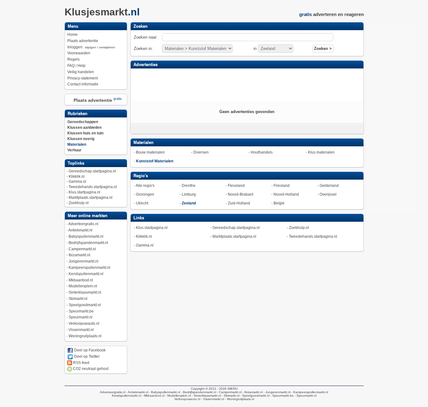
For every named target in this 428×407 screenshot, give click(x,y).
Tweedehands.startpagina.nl (93, 187)
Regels (73, 59)
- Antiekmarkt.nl (136, 392)
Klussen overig (80, 139)
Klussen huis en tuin (85, 133)
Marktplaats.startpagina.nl (90, 197)
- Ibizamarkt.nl (252, 392)
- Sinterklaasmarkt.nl (206, 395)
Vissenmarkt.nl (81, 330)
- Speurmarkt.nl (305, 395)
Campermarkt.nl (82, 249)
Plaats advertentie (82, 41)
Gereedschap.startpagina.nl (92, 171)
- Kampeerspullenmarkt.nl (309, 392)
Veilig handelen (80, 72)
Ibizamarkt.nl (79, 255)
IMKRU (232, 388)
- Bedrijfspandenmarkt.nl (198, 392)
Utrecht (142, 203)
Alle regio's (145, 185)
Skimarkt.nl (78, 298)
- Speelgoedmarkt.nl (254, 395)
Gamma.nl (77, 181)
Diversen (201, 152)
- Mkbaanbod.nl (152, 395)
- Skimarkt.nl (230, 395)
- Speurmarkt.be (281, 395)
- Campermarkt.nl (229, 392)
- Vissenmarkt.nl (212, 399)
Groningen (145, 194)
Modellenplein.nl (83, 286)
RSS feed (80, 363)
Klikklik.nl (77, 176)
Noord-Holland (286, 194)
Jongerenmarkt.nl (83, 261)
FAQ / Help (76, 65)
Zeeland (189, 203)
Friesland (282, 185)
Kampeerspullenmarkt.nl (89, 267)
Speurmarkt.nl (80, 317)
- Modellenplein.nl (177, 395)
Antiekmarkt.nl (80, 230)
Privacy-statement (82, 78)
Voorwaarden (78, 53)
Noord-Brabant (240, 194)
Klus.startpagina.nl (84, 192)
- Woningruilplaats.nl (239, 399)
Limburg (189, 194)
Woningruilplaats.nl (85, 336)
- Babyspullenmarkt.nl (164, 392)
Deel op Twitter (86, 356)
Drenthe (189, 185)
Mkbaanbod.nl (81, 280)
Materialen (76, 144)
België (279, 203)
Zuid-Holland (239, 203)
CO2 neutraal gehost (90, 368)
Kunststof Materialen (154, 161)
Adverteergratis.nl (83, 224)
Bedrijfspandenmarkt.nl (88, 243)
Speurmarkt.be (81, 311)
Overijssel (328, 194)
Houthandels (262, 152)
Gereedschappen (82, 122)
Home (72, 34)
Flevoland (236, 185)
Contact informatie (82, 84)
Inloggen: (91, 47)
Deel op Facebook (89, 350)
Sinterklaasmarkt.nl (85, 292)
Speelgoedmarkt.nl (85, 305)
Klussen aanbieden (84, 127)
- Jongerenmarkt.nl (276, 392)
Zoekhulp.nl (79, 203)
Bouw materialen (150, 152)
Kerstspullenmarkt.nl (86, 274)
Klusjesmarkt (102, 12)
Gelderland (329, 185)
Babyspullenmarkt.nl (86, 236)
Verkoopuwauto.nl (84, 323)
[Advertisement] (247, 84)
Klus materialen (321, 152)
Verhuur (74, 150)
